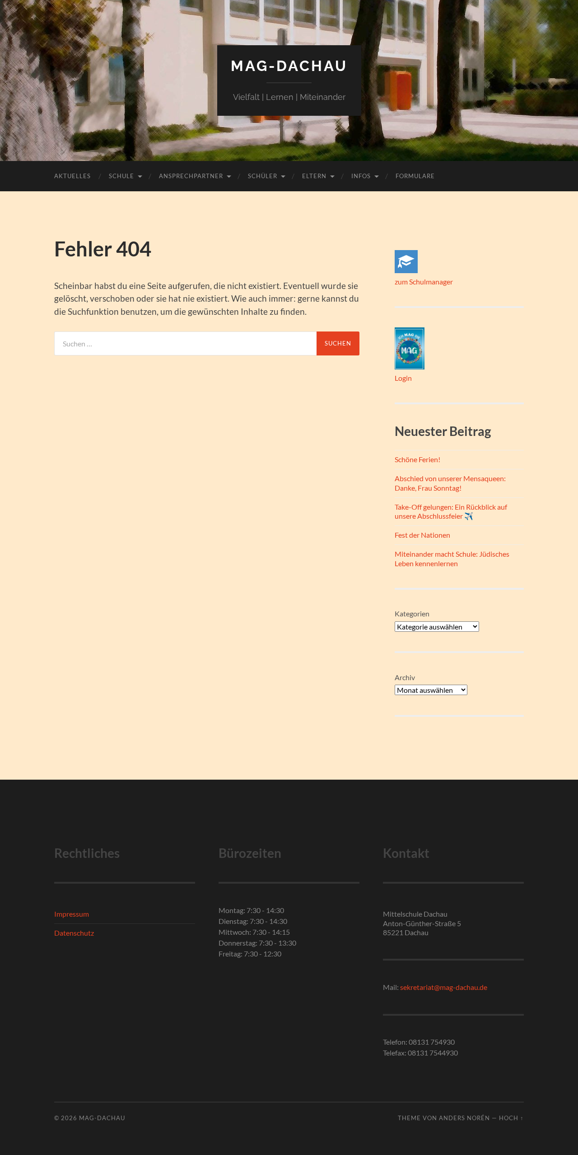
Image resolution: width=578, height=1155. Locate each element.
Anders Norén (464, 1118)
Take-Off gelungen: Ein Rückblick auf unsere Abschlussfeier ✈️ (451, 511)
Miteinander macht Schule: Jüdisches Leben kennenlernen (452, 558)
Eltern (314, 176)
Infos (361, 176)
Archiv (405, 677)
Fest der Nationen (422, 534)
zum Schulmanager (424, 281)
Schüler (262, 176)
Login (403, 378)
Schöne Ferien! (417, 459)
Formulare (415, 176)
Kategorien (412, 613)
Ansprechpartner (191, 176)
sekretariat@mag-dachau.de (443, 987)
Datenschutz (74, 932)
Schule (121, 176)
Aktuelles (72, 176)
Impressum (71, 913)
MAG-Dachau (289, 65)
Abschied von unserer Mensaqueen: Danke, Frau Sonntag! (450, 483)
